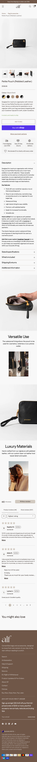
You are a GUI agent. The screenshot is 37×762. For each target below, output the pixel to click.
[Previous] (3, 1)
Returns (4, 671)
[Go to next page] (30, 605)
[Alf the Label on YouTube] (15, 724)
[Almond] (13, 97)
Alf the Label (16, 734)
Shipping (5, 667)
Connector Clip (6, 223)
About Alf (5, 682)
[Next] (34, 1)
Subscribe (31, 717)
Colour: (8, 93)
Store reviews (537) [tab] (27, 510)
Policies (4, 689)
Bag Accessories (13, 14)
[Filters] (4, 516)
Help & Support (7, 664)
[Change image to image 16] (19, 74)
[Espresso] (8, 97)
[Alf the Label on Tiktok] (12, 724)
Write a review (25, 501)
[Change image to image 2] (12, 74)
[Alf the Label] (18, 6)
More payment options (18, 134)
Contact (4, 686)
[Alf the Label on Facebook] (3, 724)
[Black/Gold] (4, 97)
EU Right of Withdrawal (10, 675)
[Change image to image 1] (5, 74)
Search (4, 657)
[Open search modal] (30, 6)
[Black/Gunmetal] (22, 97)
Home (4, 14)
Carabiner (26, 221)
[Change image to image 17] (26, 74)
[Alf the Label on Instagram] (6, 724)
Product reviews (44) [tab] (10, 510)
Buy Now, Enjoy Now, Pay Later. (13, 693)
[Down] (33, 74)
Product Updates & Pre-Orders (13, 678)
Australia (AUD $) (9, 731)
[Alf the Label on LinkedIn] (9, 724)
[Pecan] (17, 97)
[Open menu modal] (3, 6)
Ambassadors (7, 660)
